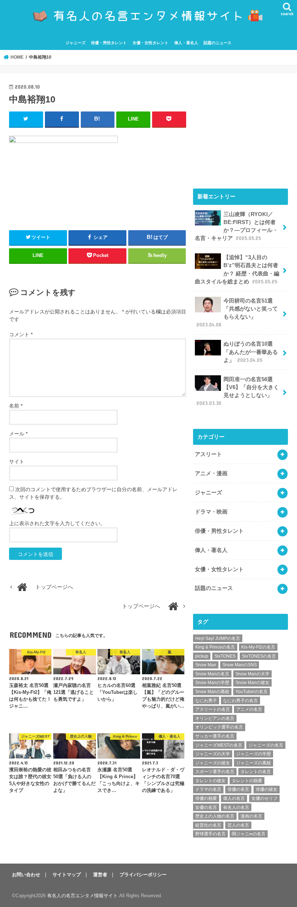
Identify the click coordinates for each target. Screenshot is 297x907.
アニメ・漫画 (211, 473)
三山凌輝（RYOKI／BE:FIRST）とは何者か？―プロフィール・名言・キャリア (236, 226)
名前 (15, 406)
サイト (16, 461)
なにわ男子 (206, 700)
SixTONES (224, 656)
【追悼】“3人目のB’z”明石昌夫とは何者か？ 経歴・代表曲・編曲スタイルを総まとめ (237, 269)
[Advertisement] (240, 127)
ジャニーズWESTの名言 (218, 745)
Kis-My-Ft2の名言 (258, 647)
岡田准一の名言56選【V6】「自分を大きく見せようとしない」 (237, 391)
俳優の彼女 (266, 789)
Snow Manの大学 (252, 673)
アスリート (208, 454)
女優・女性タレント (150, 43)
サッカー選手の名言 (214, 736)
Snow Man (205, 664)
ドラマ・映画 (211, 512)
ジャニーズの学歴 (253, 753)
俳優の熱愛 (206, 798)
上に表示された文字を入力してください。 (57, 523)
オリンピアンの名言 (214, 718)
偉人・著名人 (186, 43)
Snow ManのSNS (239, 664)
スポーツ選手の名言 (214, 771)
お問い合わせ (26, 874)
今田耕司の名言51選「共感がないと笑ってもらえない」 (237, 313)
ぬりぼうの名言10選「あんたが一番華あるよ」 (250, 352)
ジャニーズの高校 (253, 762)
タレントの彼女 (210, 780)
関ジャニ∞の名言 (248, 833)
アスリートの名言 (212, 709)
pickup (201, 656)
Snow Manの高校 (212, 691)
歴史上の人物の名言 (214, 816)
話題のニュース (217, 43)
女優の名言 (206, 807)
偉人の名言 (234, 798)
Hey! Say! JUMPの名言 (217, 638)
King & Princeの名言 (215, 647)
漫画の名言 (251, 816)
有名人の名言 (236, 807)
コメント (21, 334)
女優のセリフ (264, 798)
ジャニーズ (75, 43)
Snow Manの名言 (212, 673)
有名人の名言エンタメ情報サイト (82, 895)
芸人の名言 (238, 825)
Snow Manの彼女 (252, 682)
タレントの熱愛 (247, 780)
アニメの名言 (249, 709)
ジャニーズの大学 (212, 753)
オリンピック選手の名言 (219, 727)
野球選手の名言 (210, 833)
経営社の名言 (208, 825)
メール (18, 433)
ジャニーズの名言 (265, 745)
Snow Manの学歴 (212, 682)
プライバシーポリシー (143, 874)
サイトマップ (67, 874)
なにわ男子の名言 (240, 700)
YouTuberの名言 (251, 691)
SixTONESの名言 (259, 656)
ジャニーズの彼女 (212, 762)
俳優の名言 (238, 789)
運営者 (100, 874)
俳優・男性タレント (109, 43)
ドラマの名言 (208, 789)
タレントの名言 (255, 771)
